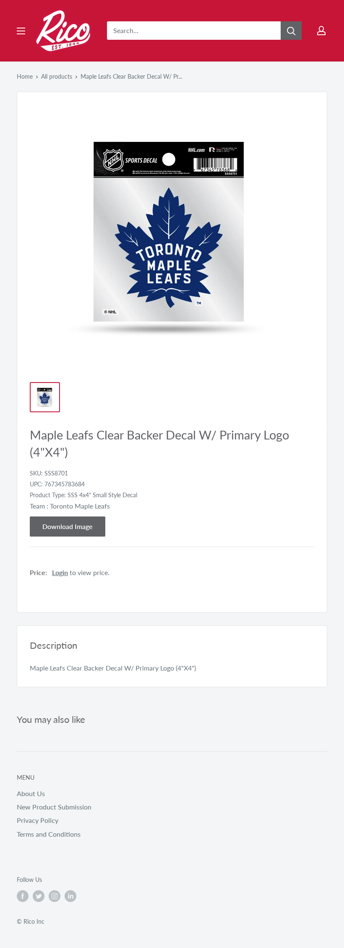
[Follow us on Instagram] (54, 896)
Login (60, 572)
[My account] (321, 30)
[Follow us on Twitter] (38, 896)
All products (56, 76)
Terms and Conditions (49, 834)
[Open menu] (21, 31)
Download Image (67, 526)
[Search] (291, 30)
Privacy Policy (37, 820)
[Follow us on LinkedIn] (70, 896)
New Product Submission (54, 807)
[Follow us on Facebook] (23, 896)
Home (25, 76)
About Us (31, 793)
